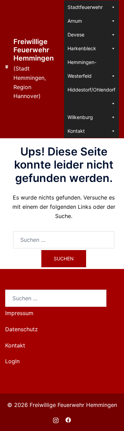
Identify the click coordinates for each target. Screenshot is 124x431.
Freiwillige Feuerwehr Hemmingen (33, 49)
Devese (76, 34)
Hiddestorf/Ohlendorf (91, 90)
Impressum (19, 313)
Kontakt (76, 131)
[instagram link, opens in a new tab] (56, 419)
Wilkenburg (80, 117)
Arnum (75, 21)
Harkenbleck (82, 48)
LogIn (12, 361)
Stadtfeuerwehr (85, 7)
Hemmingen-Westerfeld (82, 64)
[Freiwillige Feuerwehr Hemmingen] (6, 69)
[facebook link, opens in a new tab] (68, 419)
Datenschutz (21, 329)
